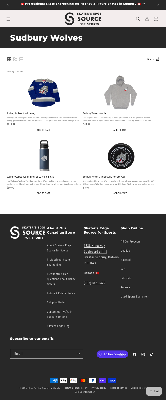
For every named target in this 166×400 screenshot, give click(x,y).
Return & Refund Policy (61, 293)
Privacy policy (99, 388)
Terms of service (118, 388)
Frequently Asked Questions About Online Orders (61, 279)
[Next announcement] (158, 4)
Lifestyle (126, 278)
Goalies (125, 250)
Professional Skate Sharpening (58, 262)
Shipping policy (139, 388)
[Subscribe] (78, 354)
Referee (125, 287)
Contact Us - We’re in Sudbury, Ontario (59, 314)
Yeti (123, 269)
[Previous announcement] (7, 4)
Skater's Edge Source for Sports (44, 388)
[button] (8, 18)
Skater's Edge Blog (58, 326)
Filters (150, 59)
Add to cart (43, 130)
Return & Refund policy (76, 388)
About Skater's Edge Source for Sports (59, 248)
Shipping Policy (56, 302)
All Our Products (130, 241)
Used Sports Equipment (135, 296)
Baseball (126, 259)
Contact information (85, 392)
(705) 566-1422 (94, 283)
